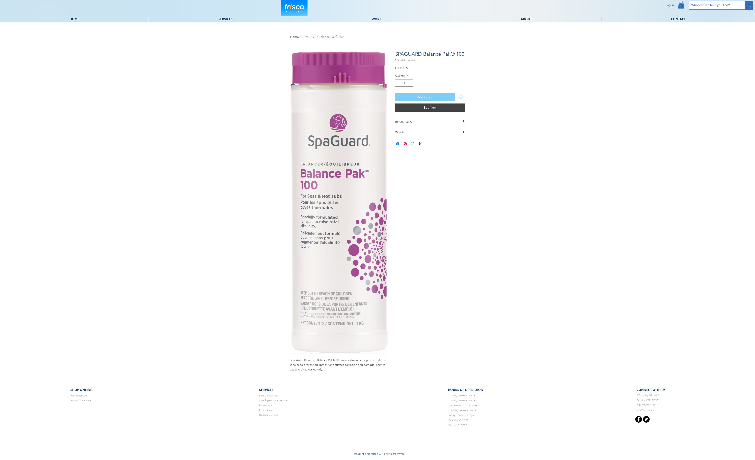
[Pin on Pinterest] (405, 143)
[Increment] (410, 82)
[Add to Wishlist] (461, 97)
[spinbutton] (404, 82)
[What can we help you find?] (749, 5)
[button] (681, 4)
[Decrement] (398, 82)
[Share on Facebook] (397, 143)
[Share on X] (420, 143)
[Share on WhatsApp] (412, 143)
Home (294, 37)
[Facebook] (638, 419)
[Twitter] (646, 419)
